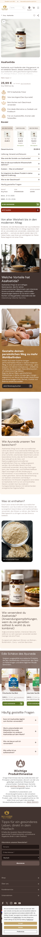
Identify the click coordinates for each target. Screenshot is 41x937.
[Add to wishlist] (34, 15)
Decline (20, 927)
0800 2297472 (32, 802)
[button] (17, 8)
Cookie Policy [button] (17, 917)
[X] (7, 903)
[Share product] (38, 15)
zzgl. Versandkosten (26, 83)
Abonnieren (20, 863)
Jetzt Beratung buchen (12, 386)
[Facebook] (3, 903)
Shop (4, 15)
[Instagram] (11, 903)
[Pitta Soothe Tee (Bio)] (13, 679)
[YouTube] (15, 903)
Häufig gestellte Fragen (11, 184)
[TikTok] (19, 903)
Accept (20, 923)
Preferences (20, 931)
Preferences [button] (29, 919)
